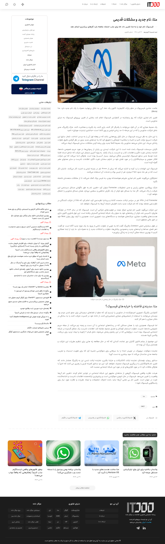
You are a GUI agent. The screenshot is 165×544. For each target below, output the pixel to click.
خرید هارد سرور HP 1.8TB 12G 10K (40, 130)
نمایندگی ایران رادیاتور (32, 134)
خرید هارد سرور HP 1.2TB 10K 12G (19, 130)
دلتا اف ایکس (37, 177)
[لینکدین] (144, 528)
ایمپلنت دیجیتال (17, 177)
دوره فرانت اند (25, 185)
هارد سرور (47, 143)
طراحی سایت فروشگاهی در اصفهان (24, 147)
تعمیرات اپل (13, 168)
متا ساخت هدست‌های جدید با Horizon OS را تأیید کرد (105, 471)
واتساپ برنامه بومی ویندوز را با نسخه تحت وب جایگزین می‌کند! (64, 471)
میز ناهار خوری (31, 143)
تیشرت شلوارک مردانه (44, 121)
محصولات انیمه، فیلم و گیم (37, 151)
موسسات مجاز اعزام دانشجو (33, 189)
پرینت (48, 151)
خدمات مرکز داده (45, 109)
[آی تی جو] (151, 4)
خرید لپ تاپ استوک (33, 155)
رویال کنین (36, 113)
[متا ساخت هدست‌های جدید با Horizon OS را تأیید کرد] (101, 453)
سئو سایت (21, 189)
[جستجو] (6, 4)
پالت (18, 185)
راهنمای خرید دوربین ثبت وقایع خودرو (34, 308)
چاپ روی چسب (33, 168)
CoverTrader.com (33, 172)
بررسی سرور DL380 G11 (21, 151)
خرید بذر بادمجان (16, 138)
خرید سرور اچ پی (45, 164)
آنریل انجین (26, 138)
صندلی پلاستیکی (20, 143)
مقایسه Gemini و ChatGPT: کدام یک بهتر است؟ (31, 287)
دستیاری (22, 164)
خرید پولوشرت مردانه (15, 117)
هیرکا (11, 147)
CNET (143, 406)
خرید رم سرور (27, 177)
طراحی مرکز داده (23, 109)
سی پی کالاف (14, 160)
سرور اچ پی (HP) (45, 155)
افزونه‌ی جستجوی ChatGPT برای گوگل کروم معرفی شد (29, 297)
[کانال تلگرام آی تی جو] (29, 79)
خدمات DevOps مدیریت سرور (42, 181)
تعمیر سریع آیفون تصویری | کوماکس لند (39, 160)
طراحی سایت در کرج (44, 168)
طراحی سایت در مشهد (33, 164)
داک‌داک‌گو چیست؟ (42, 323)
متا (144, 396)
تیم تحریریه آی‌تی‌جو (150, 32)
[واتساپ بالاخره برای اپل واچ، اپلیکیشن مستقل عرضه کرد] (140, 453)
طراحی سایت (34, 138)
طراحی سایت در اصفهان (29, 117)
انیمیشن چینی (28, 181)
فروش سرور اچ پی (26, 113)
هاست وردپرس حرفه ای (43, 117)
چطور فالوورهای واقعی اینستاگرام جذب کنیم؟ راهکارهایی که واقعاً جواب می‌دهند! (25, 472)
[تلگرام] (137, 528)
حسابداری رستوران (45, 172)
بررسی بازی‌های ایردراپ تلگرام (38, 328)
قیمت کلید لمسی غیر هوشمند (42, 126)
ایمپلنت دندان (46, 177)
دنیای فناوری (129, 32)
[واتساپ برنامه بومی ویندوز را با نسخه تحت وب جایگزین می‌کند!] (63, 453)
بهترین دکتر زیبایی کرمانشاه (42, 147)
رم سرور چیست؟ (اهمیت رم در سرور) (35, 239)
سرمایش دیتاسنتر (34, 109)
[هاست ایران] (29, 89)
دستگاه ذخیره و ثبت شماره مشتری (40, 185)
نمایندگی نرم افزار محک (30, 121)
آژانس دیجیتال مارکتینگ (25, 126)
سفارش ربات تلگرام (45, 134)
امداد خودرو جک (22, 168)
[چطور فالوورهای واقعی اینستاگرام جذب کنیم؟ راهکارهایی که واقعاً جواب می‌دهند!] (25, 453)
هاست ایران (146, 522)
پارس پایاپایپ (46, 194)
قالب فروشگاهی (45, 113)
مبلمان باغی (40, 143)
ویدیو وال (23, 160)
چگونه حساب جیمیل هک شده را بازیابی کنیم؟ (32, 313)
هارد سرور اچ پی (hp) (18, 134)
